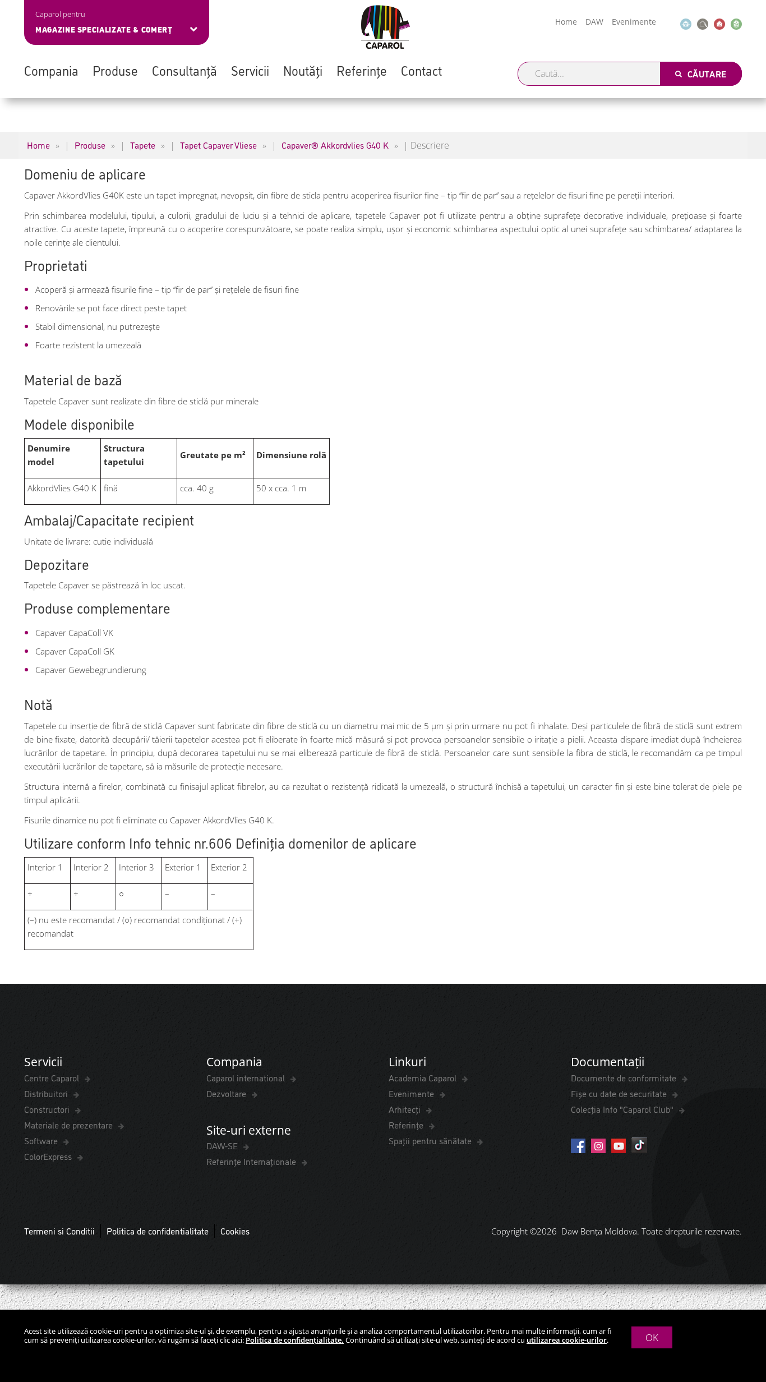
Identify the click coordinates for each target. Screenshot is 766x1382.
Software (42, 1140)
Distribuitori (47, 1093)
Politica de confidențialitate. (295, 1340)
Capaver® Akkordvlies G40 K (335, 145)
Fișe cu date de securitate (620, 1093)
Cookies (235, 1230)
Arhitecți (406, 1109)
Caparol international (246, 1077)
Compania (51, 70)
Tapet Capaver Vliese (218, 145)
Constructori (48, 1109)
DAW (594, 21)
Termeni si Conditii (59, 1230)
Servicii (250, 70)
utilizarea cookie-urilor (567, 1340)
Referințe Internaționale (252, 1161)
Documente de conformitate (625, 1077)
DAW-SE (223, 1145)
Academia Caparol (424, 1077)
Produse (115, 70)
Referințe (361, 70)
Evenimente (634, 21)
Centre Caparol (52, 1077)
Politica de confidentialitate (158, 1230)
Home (566, 21)
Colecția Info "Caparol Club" (623, 1109)
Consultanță (184, 70)
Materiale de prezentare (69, 1124)
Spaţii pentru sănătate (431, 1140)
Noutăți (302, 70)
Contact (421, 70)
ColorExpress (49, 1156)
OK (651, 1337)
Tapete (142, 145)
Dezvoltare (227, 1093)
